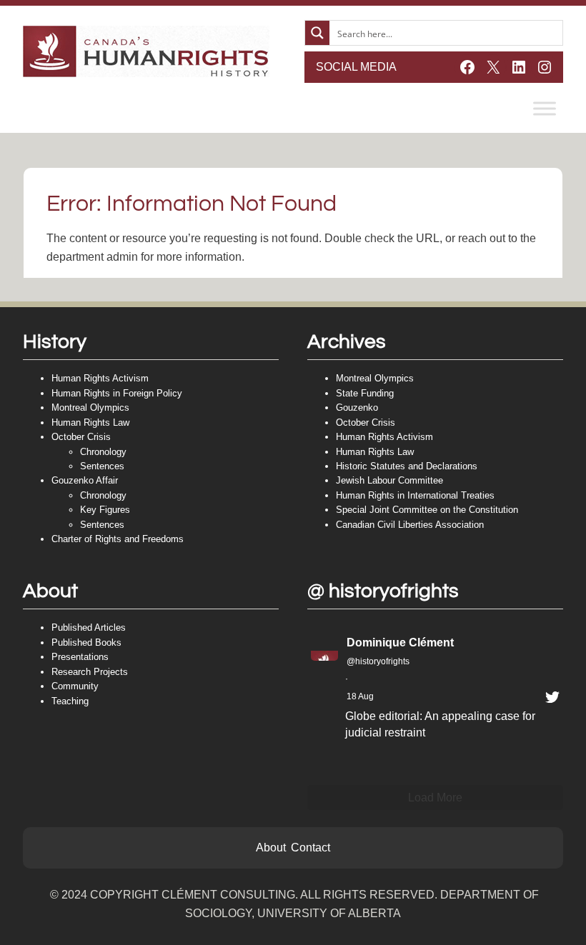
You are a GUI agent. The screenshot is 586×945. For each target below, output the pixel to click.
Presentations (80, 656)
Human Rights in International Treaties (415, 495)
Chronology (103, 451)
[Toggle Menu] (544, 108)
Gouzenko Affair (84, 480)
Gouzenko (357, 407)
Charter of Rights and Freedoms (117, 539)
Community (75, 686)
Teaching (70, 701)
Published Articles (88, 627)
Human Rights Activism (100, 378)
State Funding (365, 393)
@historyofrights (378, 661)
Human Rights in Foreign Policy (116, 393)
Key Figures (105, 509)
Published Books (86, 642)
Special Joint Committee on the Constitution (427, 509)
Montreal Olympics (90, 407)
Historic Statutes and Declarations (406, 466)
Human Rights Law (90, 422)
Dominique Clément (400, 642)
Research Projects (89, 671)
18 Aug (360, 696)
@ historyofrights (383, 591)
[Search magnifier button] (317, 33)
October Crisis (81, 436)
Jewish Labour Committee (389, 480)
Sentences (102, 466)
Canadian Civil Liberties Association (410, 524)
